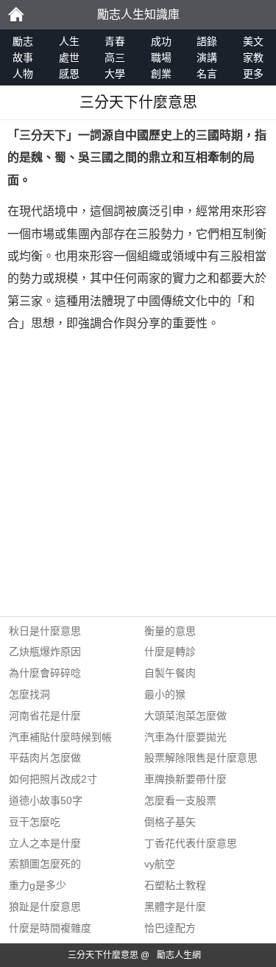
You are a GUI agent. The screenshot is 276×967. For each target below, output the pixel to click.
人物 (23, 74)
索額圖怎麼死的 (45, 864)
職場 (161, 57)
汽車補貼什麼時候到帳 (60, 737)
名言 (207, 74)
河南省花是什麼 (45, 716)
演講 (207, 57)
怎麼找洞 (29, 694)
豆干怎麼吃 (34, 822)
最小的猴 (164, 694)
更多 (253, 74)
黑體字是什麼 (175, 906)
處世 (69, 57)
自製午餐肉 (170, 673)
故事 (23, 57)
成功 (161, 41)
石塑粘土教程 (175, 885)
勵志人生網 (179, 955)
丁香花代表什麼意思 (190, 843)
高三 (115, 57)
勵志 (15, 15)
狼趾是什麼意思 (45, 906)
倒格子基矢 (170, 822)
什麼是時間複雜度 (50, 928)
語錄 (207, 41)
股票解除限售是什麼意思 (201, 758)
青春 (115, 41)
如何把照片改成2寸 (53, 779)
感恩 (69, 74)
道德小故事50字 (45, 800)
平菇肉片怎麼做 (45, 758)
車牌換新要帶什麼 (185, 779)
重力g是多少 (37, 885)
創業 (161, 74)
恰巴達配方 (170, 928)
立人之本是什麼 (45, 843)
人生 (69, 41)
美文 (253, 41)
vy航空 (159, 864)
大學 (115, 74)
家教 (253, 57)
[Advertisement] (138, 478)
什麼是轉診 (170, 651)
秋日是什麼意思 (45, 631)
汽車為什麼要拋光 (185, 737)
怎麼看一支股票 (180, 800)
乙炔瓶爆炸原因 (45, 651)
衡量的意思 (170, 631)
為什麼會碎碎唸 (45, 673)
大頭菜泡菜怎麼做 (185, 716)
